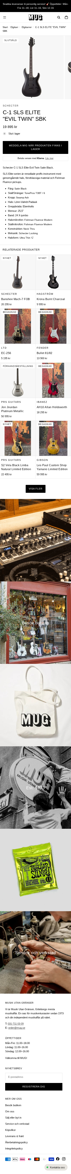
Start (5, 27)
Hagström (45, 294)
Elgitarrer (27, 27)
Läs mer (49, 158)
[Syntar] (35, 540)
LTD (4, 347)
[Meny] (4, 17)
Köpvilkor (10, 1129)
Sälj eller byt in (13, 1117)
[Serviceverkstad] (35, 952)
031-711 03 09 (16, 1023)
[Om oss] (35, 787)
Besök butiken (13, 1105)
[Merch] (35, 705)
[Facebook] (58, 1159)
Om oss (9, 1111)
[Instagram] (64, 1159)
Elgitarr (14, 27)
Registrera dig (33, 1086)
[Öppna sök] (59, 17)
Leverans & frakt (14, 1136)
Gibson (42, 460)
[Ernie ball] (35, 870)
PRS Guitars (11, 402)
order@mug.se (16, 1027)
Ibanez (42, 402)
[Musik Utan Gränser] (35, 17)
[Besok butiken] (35, 622)
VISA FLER (35, 488)
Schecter (11, 105)
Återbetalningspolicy (16, 1142)
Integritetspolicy (14, 1148)
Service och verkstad (17, 1123)
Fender (43, 347)
